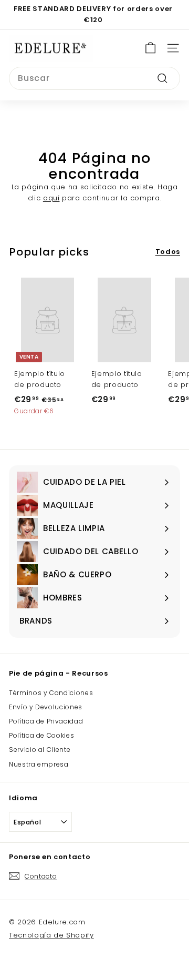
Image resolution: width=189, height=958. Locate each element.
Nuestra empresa (39, 764)
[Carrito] (150, 48)
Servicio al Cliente (39, 749)
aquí (51, 198)
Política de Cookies (41, 735)
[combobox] (94, 78)
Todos (167, 252)
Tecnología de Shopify (51, 935)
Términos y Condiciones (51, 692)
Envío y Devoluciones (45, 706)
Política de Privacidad (46, 721)
